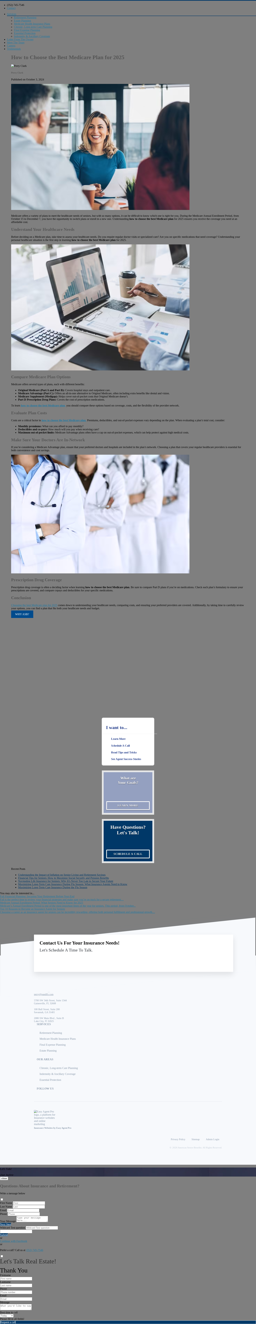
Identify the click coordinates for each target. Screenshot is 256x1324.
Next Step (5, 1224)
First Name (6, 1202)
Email (3, 1210)
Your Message (8, 1221)
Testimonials (14, 48)
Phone (3, 1213)
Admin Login (212, 1139)
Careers (11, 45)
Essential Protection (25, 33)
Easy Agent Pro (64, 1128)
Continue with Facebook (13, 1241)
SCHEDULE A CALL (128, 853)
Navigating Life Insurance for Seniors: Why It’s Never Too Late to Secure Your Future (65, 881)
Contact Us (199, 958)
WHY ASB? (22, 614)
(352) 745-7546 (15, 4)
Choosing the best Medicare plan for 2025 (34, 605)
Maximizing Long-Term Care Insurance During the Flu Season (52, 887)
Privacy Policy (178, 1139)
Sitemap (196, 1139)
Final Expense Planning (27, 30)
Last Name (6, 1206)
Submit (4, 1234)
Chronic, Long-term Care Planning (33, 26)
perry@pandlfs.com (43, 994)
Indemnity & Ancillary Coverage (32, 36)
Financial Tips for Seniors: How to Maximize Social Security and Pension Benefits (63, 877)
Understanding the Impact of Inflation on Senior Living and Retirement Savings (62, 874)
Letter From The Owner (20, 39)
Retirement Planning (25, 17)
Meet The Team (15, 42)
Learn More (128, 805)
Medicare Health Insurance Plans (32, 23)
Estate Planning (22, 20)
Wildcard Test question (12, 1227)
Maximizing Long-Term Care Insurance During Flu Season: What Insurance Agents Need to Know (72, 884)
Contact (11, 8)
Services (11, 14)
